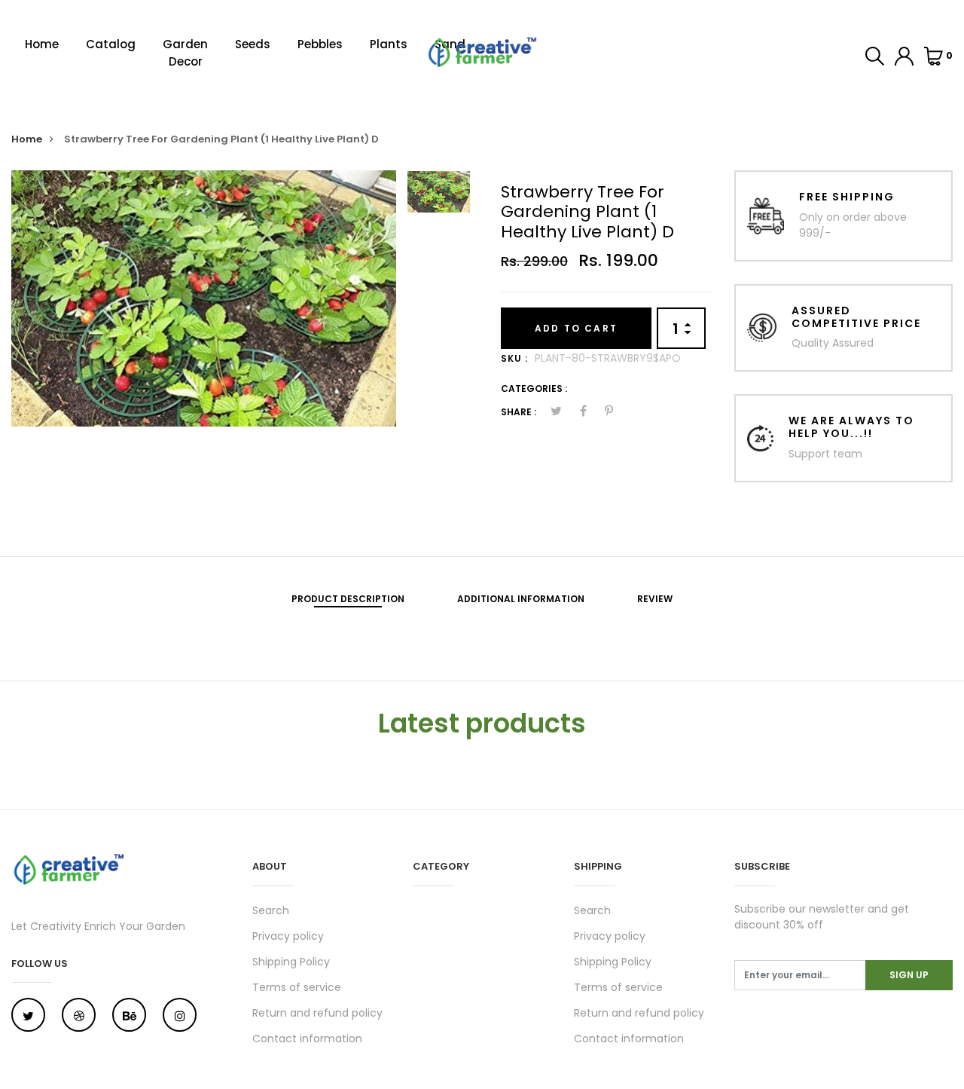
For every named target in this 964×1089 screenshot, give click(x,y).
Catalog (111, 44)
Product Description (347, 598)
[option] (203, 298)
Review (655, 598)
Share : (518, 411)
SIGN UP (909, 974)
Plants (388, 44)
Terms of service (296, 987)
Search (270, 910)
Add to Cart (576, 328)
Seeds (252, 44)
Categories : (534, 388)
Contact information (307, 1038)
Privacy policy (288, 936)
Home (42, 44)
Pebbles (320, 44)
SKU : (514, 358)
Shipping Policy (291, 961)
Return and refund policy (317, 1012)
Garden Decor (185, 52)
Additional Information (520, 598)
